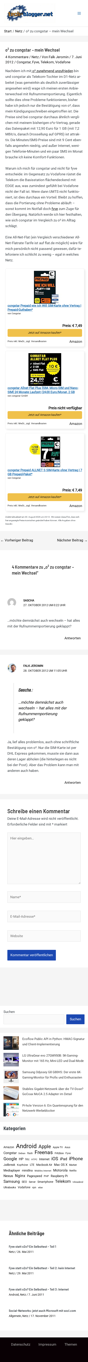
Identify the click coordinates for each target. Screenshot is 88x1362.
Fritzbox (59, 1153)
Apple (44, 1146)
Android (26, 1146)
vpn (34, 1187)
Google (10, 1158)
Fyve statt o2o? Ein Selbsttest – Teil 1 (32, 1246)
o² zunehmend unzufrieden (52, 71)
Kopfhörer (22, 1165)
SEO (24, 1182)
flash (30, 1153)
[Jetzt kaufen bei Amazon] (44, 286)
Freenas (44, 1152)
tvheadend (78, 1182)
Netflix (73, 1170)
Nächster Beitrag (72, 540)
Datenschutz (20, 1344)
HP (21, 1159)
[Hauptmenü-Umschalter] (79, 13)
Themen (70, 1344)
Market (73, 1165)
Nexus (8, 1176)
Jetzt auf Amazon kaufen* (44, 332)
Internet (44, 1159)
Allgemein (15, 1316)
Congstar (24, 62)
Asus (67, 1147)
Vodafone (62, 62)
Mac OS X (60, 1165)
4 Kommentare (16, 57)
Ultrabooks (9, 1187)
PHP (46, 1176)
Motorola (60, 1170)
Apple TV (58, 1147)
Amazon (8, 1147)
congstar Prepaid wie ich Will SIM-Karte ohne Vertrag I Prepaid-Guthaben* (44, 308)
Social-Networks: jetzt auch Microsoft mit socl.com (42, 1310)
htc (27, 1159)
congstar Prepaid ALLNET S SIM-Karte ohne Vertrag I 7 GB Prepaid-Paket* (45, 472)
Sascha (25, 690)
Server (32, 1181)
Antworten (72, 638)
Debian (21, 1153)
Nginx (20, 1176)
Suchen (9, 1012)
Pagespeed (34, 1176)
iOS (54, 1158)
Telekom (47, 62)
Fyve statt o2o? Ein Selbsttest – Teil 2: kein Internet (42, 1268)
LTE (32, 1165)
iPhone (76, 1158)
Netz (35, 57)
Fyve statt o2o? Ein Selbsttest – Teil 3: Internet (39, 1289)
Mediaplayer (11, 1170)
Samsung (11, 1181)
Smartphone (45, 1182)
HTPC (34, 1159)
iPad (63, 1159)
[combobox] (33, 1019)
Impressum (47, 1344)
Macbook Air (44, 1164)
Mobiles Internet (43, 1170)
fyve (55, 209)
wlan (40, 1187)
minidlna (27, 1170)
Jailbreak (9, 1164)
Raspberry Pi (59, 1176)
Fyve (35, 62)
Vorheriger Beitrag (16, 540)
